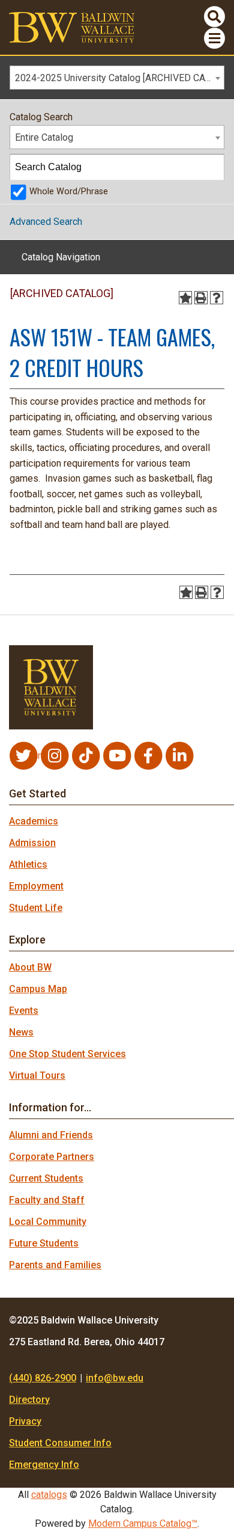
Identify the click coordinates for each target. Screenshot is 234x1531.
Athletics (28, 864)
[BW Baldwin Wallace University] (71, 26)
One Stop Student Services (67, 1054)
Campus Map (38, 989)
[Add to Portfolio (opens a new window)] (185, 297)
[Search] (211, 167)
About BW (30, 967)
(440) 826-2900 (42, 1378)
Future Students (44, 1243)
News (21, 1032)
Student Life (35, 907)
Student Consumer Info (60, 1443)
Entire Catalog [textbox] (44, 137)
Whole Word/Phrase (68, 191)
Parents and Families (55, 1265)
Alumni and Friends (51, 1135)
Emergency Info (44, 1464)
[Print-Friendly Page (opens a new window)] (201, 297)
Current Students (46, 1178)
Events (23, 1010)
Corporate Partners (51, 1156)
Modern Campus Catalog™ (142, 1523)
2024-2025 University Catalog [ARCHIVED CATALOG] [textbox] (119, 78)
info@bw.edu (114, 1378)
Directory (29, 1399)
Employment (36, 886)
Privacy (25, 1421)
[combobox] (117, 78)
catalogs (49, 1494)
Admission (32, 842)
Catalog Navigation (61, 257)
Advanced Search (46, 221)
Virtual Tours (37, 1075)
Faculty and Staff (47, 1200)
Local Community (47, 1221)
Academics (33, 821)
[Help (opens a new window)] (216, 297)
